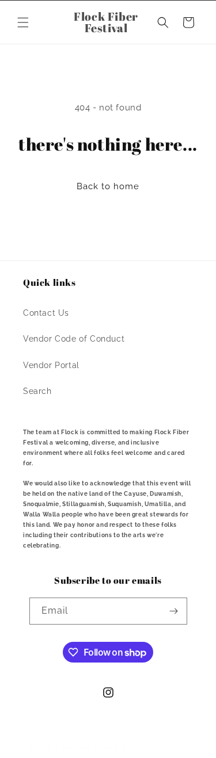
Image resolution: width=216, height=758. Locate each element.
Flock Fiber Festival (87, 748)
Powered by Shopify (155, 748)
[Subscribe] (174, 611)
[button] (23, 22)
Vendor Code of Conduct (73, 338)
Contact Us (46, 312)
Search (37, 391)
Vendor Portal (51, 365)
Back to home (108, 186)
